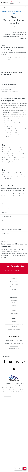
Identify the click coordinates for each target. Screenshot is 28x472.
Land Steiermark (7, 396)
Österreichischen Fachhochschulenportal (11, 388)
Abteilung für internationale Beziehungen (11, 177)
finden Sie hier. (22, 196)
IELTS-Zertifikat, (10, 127)
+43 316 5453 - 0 (14, 346)
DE (16, 2)
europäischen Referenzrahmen (20, 114)
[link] (14, 282)
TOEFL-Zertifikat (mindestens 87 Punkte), (16, 118)
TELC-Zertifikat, (10, 120)
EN (19, 2)
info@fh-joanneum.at (14, 348)
